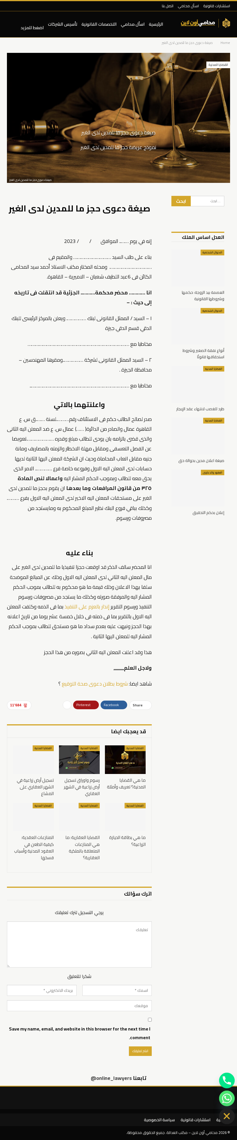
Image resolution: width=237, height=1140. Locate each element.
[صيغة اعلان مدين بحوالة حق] (197, 436)
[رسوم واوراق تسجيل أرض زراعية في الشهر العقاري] (79, 759)
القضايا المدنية (218, 65)
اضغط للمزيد (32, 27)
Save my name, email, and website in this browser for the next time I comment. (79, 1033)
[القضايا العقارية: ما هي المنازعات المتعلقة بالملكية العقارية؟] (79, 817)
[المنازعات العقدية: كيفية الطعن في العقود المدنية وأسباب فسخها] (33, 817)
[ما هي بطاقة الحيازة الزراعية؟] (125, 817)
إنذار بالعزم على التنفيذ (87, 606)
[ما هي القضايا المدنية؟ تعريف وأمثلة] (125, 759)
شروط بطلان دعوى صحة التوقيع (95, 683)
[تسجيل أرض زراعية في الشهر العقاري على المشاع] (33, 759)
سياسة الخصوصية (159, 1120)
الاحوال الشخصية (212, 252)
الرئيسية (156, 24)
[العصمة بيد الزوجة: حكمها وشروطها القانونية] (197, 268)
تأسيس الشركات (62, 24)
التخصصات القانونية (99, 24)
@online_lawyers (111, 1078)
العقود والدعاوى (212, 472)
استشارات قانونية (216, 5)
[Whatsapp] (227, 1098)
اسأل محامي (188, 5)
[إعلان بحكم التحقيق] (197, 488)
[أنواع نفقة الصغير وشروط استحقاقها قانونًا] (197, 326)
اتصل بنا (167, 5)
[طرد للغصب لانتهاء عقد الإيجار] (197, 384)
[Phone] (227, 1080)
